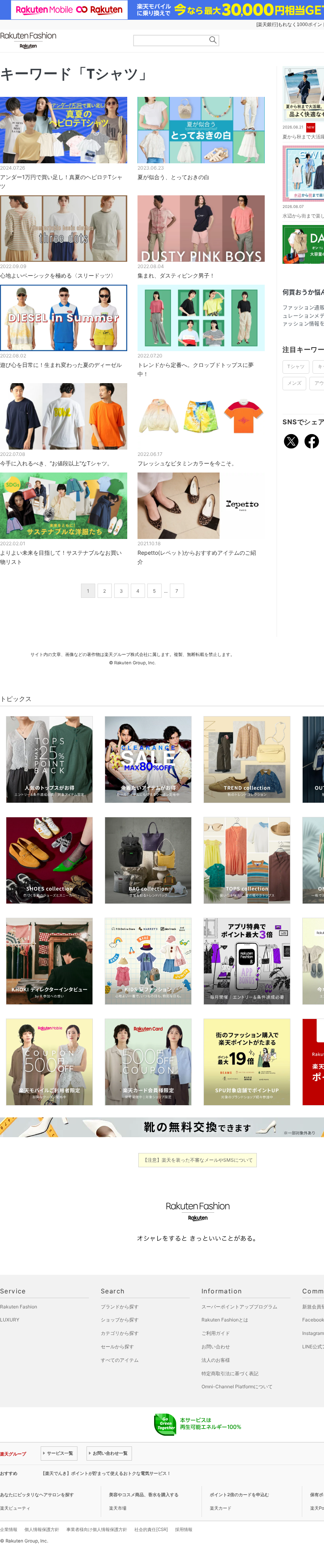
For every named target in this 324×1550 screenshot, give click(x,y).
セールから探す (117, 1347)
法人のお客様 (216, 1360)
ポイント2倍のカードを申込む (239, 1494)
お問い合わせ (216, 1347)
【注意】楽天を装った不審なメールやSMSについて (198, 1160)
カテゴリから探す (120, 1333)
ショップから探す (120, 1320)
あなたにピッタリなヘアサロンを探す (37, 1494)
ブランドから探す (120, 1307)
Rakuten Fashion (61, 40)
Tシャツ (296, 366)
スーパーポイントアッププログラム (239, 1307)
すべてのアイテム (120, 1360)
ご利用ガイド (216, 1333)
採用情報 (183, 1529)
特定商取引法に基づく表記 (230, 1373)
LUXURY (9, 1320)
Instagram (313, 1333)
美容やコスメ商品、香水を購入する (144, 1494)
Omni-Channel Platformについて (237, 1386)
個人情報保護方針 (41, 1529)
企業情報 (8, 1529)
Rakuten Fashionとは (225, 1320)
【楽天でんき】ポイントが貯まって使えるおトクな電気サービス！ (106, 1473)
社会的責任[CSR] (151, 1529)
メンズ (294, 383)
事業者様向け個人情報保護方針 (96, 1529)
